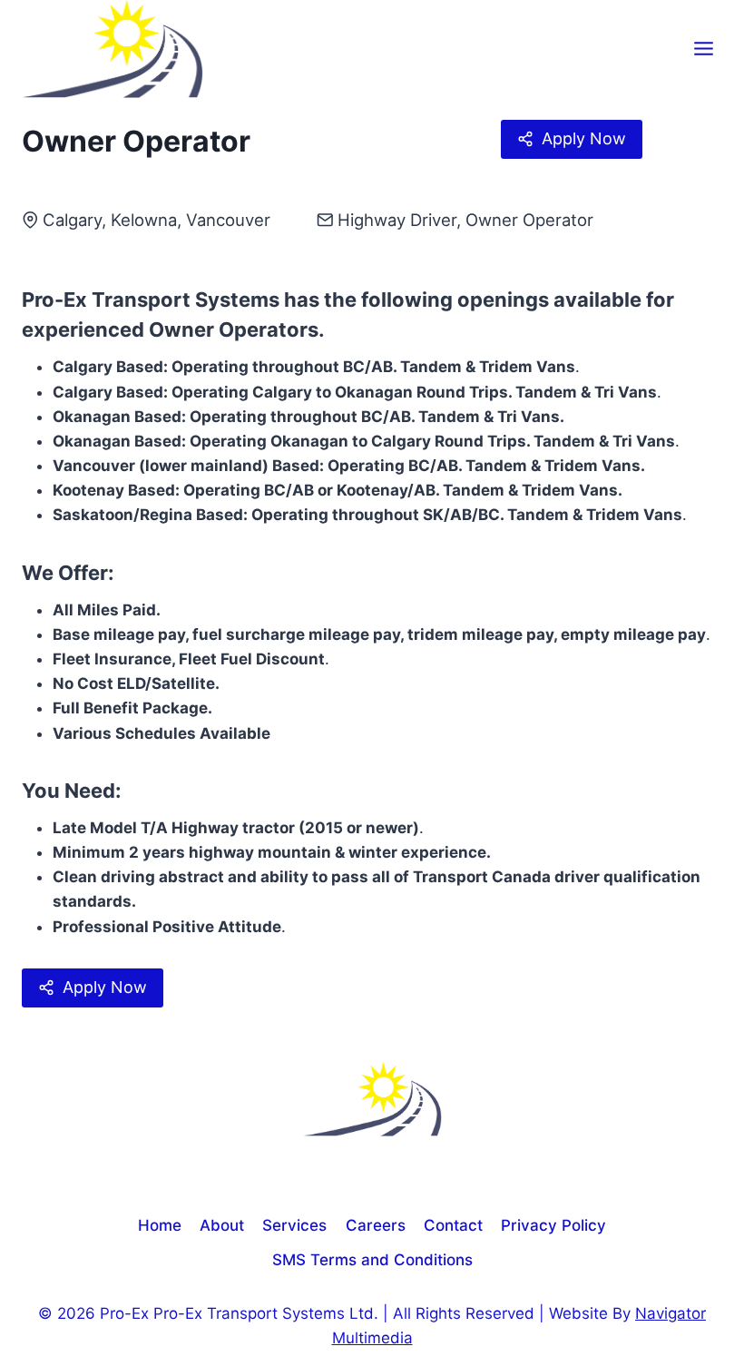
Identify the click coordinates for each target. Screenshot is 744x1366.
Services (294, 1225)
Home (159, 1225)
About (222, 1225)
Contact (453, 1225)
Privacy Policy (553, 1225)
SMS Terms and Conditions (372, 1260)
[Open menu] (703, 49)
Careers (376, 1225)
